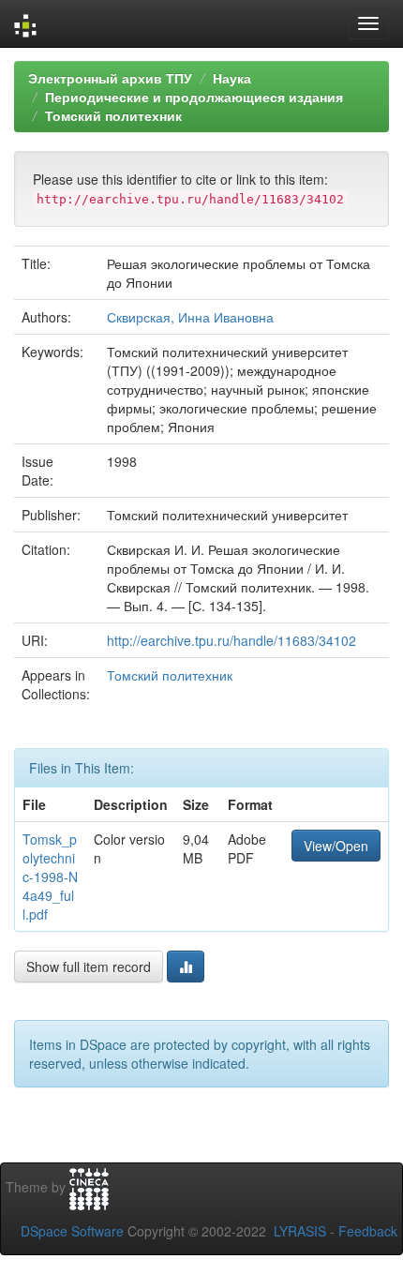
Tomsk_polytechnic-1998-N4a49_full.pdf (50, 876)
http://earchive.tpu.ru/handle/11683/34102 (231, 640)
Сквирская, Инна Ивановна (190, 316)
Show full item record (88, 966)
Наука (232, 77)
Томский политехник (113, 115)
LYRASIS (300, 1231)
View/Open (336, 845)
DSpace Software (72, 1231)
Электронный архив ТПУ (110, 77)
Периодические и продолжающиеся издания (194, 96)
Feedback (367, 1231)
